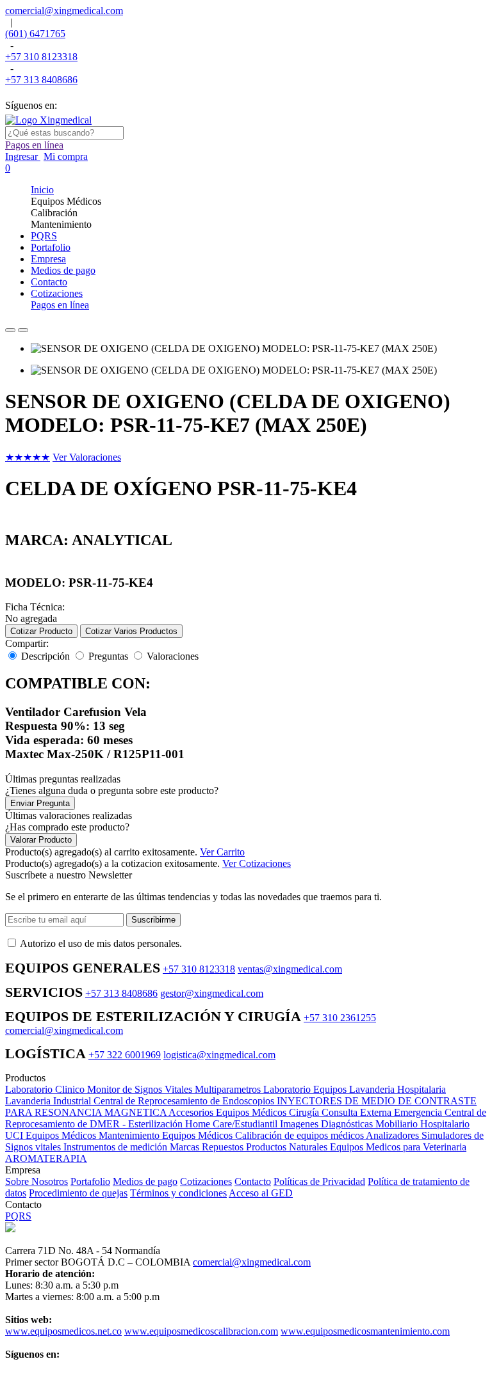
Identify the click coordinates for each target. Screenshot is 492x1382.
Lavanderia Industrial (49, 1100)
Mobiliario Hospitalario (422, 1123)
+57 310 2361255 (340, 1017)
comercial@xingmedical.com (64, 10)
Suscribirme (153, 920)
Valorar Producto (41, 840)
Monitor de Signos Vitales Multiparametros (175, 1089)
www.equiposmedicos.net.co (63, 1331)
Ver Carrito (222, 851)
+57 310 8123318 (41, 56)
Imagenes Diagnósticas (327, 1123)
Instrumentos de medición (116, 1146)
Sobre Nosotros (36, 1181)
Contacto (252, 1181)
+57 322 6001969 (124, 1054)
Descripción (45, 656)
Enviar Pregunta (40, 803)
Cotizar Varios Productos (131, 631)
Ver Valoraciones (87, 457)
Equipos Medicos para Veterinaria (398, 1146)
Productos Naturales (288, 1146)
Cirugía (305, 1112)
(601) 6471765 (35, 33)
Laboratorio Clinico (46, 1089)
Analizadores (394, 1135)
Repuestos (224, 1146)
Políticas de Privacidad (319, 1181)
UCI (15, 1135)
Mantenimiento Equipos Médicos (167, 1135)
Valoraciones (173, 656)
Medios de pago (145, 1181)
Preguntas (108, 656)
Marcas (186, 1146)
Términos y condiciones (178, 1192)
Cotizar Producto (41, 631)
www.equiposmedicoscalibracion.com (201, 1331)
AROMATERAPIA (46, 1158)
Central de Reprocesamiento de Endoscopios (185, 1100)
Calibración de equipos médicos (300, 1135)
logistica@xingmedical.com (219, 1054)
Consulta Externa (358, 1112)
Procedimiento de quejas (78, 1192)
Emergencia (419, 1112)
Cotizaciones (206, 1181)
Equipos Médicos (62, 1135)
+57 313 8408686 (41, 79)
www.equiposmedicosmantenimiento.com (365, 1331)
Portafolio (90, 1181)
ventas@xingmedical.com (290, 969)
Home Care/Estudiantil (232, 1123)
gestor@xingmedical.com (211, 993)
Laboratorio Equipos (306, 1089)
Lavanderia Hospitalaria (397, 1089)
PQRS (18, 1216)
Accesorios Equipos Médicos (228, 1112)
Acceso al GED (261, 1192)
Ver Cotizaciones (256, 863)
